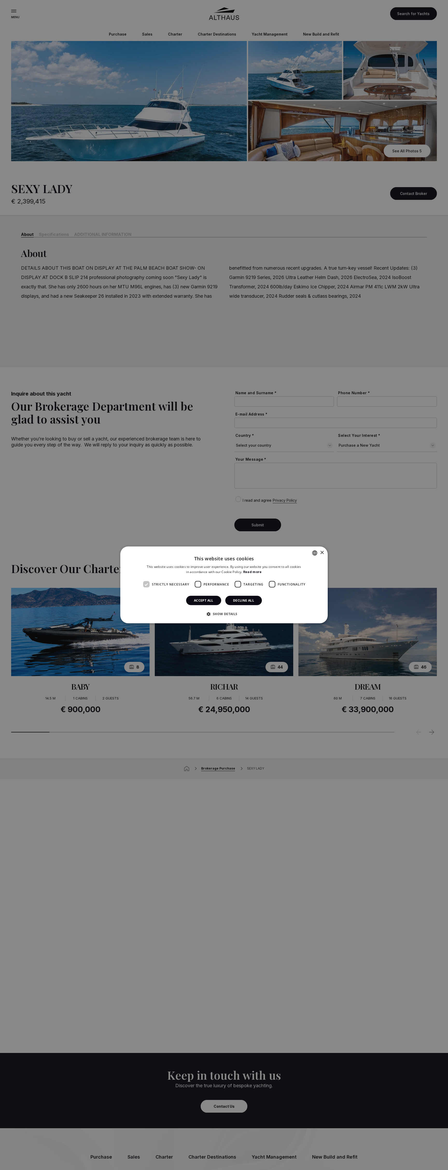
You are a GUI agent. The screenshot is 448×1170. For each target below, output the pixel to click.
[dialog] (224, 585)
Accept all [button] (203, 600)
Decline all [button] (243, 600)
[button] (224, 614)
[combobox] (314, 553)
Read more (252, 572)
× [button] (322, 553)
